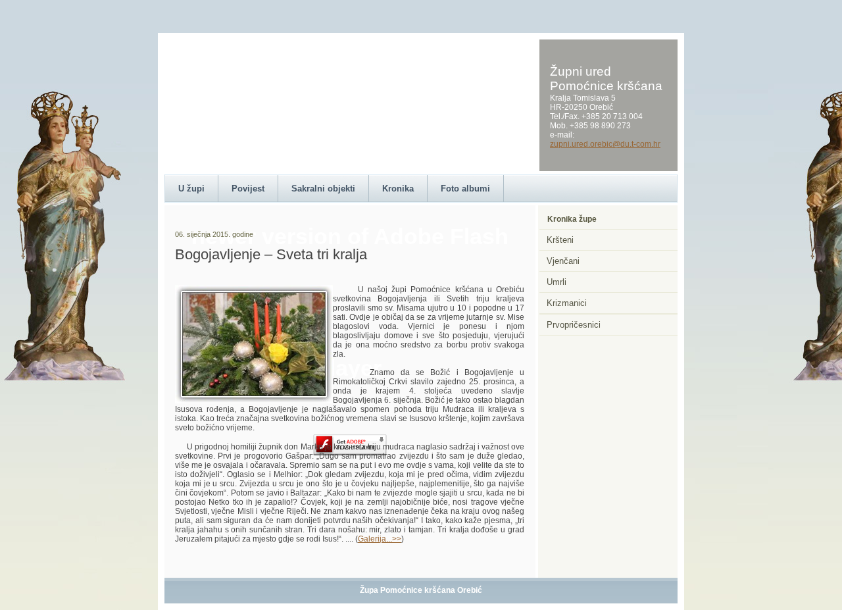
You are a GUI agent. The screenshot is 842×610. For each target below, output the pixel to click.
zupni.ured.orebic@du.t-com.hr (605, 144)
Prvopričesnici (574, 325)
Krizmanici (567, 303)
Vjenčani (563, 261)
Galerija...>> (379, 539)
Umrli (556, 282)
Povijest (248, 188)
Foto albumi (465, 188)
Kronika (398, 188)
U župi (191, 188)
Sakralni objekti (323, 188)
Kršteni (560, 240)
